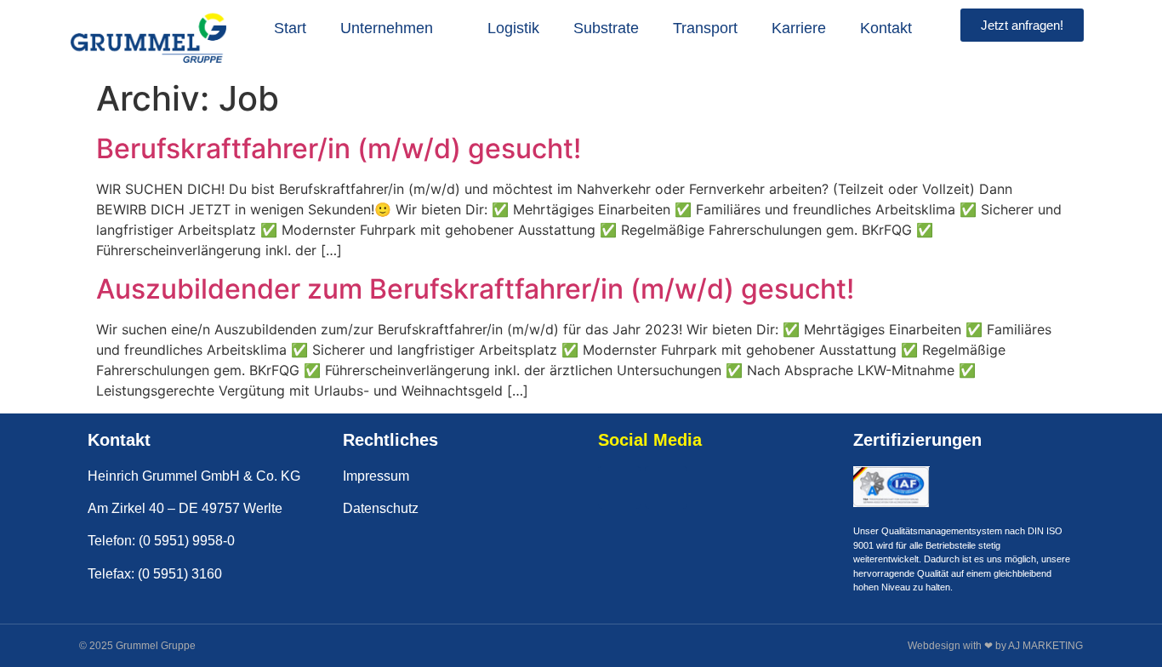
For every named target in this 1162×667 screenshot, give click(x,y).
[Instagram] (666, 487)
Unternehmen (386, 28)
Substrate (606, 28)
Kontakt (886, 28)
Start (290, 28)
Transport (705, 28)
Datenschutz (381, 508)
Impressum (376, 476)
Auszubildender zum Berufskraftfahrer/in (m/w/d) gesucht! (475, 288)
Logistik (513, 28)
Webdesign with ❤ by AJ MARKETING (995, 646)
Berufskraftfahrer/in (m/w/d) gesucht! (338, 148)
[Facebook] (619, 487)
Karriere (799, 28)
